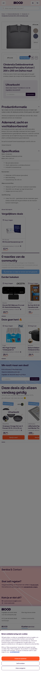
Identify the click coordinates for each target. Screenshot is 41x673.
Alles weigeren (20, 668)
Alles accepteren (20, 658)
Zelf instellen (20, 663)
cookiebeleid (14, 652)
